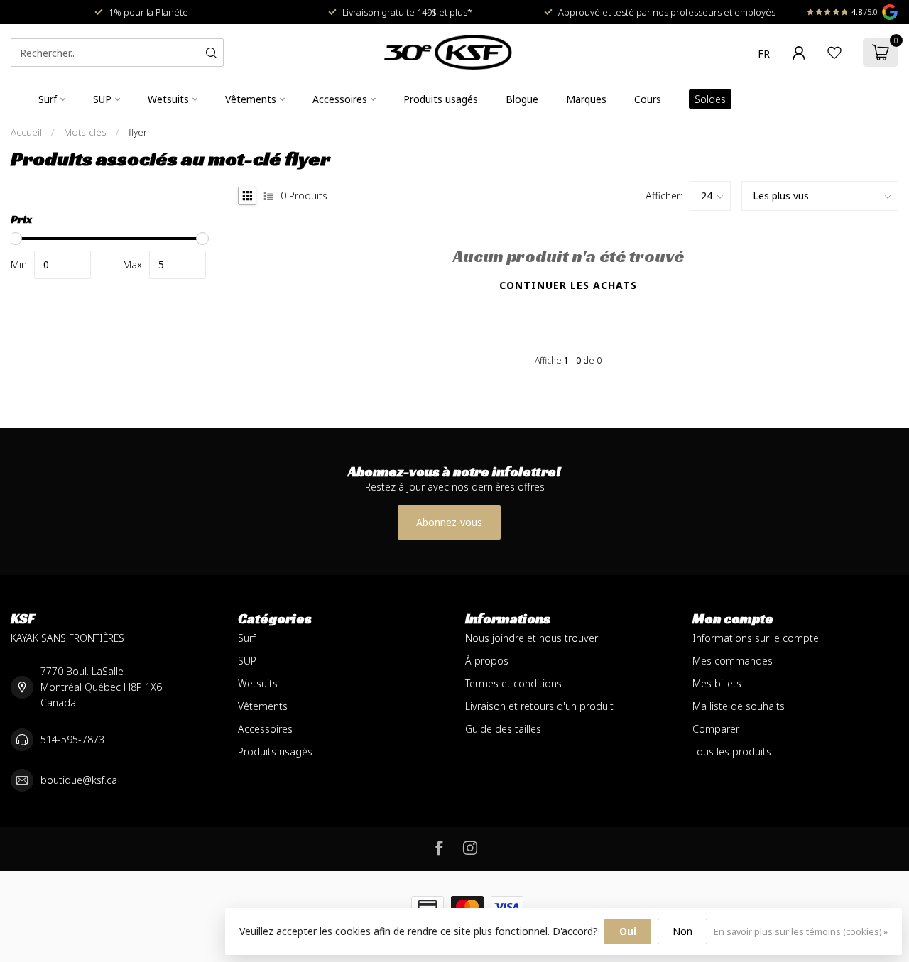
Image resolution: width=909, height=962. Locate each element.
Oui (627, 931)
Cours (647, 99)
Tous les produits (731, 751)
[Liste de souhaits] (834, 52)
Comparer (715, 729)
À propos (486, 660)
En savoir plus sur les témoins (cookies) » (801, 932)
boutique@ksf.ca (78, 780)
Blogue (522, 99)
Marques (586, 99)
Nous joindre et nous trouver (531, 638)
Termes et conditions (513, 683)
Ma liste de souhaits (738, 706)
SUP (102, 99)
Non (682, 931)
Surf (47, 99)
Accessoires (339, 99)
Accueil (26, 132)
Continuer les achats (568, 285)
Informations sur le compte (755, 638)
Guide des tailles (503, 729)
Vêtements (250, 99)
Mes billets (716, 683)
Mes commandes (732, 660)
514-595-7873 (72, 739)
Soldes (710, 99)
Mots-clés (85, 132)
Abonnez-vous (449, 522)
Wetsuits (168, 99)
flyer (138, 132)
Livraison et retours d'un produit (539, 706)
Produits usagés (440, 99)
